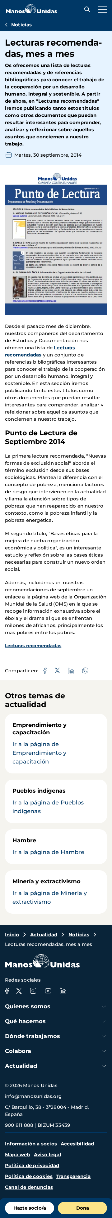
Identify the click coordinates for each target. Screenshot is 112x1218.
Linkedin (63, 991)
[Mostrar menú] (101, 9)
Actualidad (43, 935)
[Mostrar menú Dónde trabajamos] (104, 1036)
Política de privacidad (32, 1165)
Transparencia (73, 1176)
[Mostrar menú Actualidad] (104, 1066)
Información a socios (31, 1144)
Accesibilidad (77, 1144)
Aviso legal (47, 1155)
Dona (82, 1208)
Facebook (7, 990)
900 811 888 (19, 1125)
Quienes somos (28, 1006)
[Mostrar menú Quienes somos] (104, 1006)
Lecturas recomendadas (33, 645)
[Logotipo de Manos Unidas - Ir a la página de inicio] (31, 12)
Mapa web (17, 1155)
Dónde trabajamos (32, 1036)
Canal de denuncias (29, 1187)
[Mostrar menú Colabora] (104, 1051)
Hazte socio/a (29, 1208)
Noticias (21, 25)
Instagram (33, 991)
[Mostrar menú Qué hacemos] (104, 1021)
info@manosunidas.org (33, 1096)
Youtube (48, 991)
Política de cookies (29, 1176)
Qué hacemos (25, 1021)
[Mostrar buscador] (85, 9)
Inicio (12, 935)
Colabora (18, 1051)
